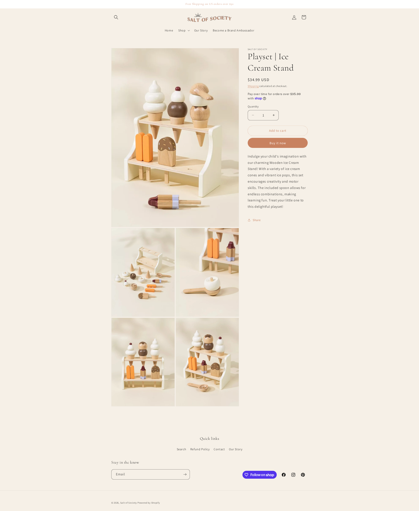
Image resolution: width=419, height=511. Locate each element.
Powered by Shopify (148, 502)
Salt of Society (128, 502)
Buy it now (278, 143)
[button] (116, 17)
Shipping (253, 86)
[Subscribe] (185, 474)
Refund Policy (200, 449)
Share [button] (257, 220)
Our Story (235, 449)
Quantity (253, 106)
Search (181, 449)
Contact (219, 449)
